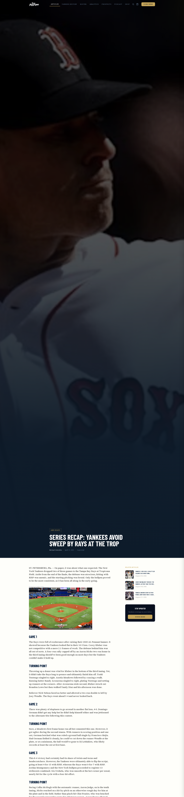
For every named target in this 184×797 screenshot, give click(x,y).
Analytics (94, 4)
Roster (83, 4)
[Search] (133, 4)
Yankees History (69, 4)
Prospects (106, 4)
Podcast (118, 4)
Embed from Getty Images (36, 586)
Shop (127, 4)
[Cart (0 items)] (137, 4)
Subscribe (148, 4)
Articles (55, 4)
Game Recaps (55, 530)
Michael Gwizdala (55, 550)
